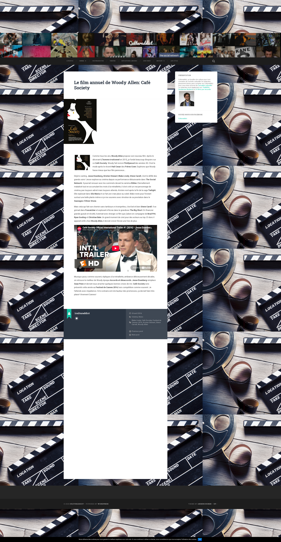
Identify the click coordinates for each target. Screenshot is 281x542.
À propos (70, 61)
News (141, 317)
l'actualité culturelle (205, 85)
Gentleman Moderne (185, 89)
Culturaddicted (98, 61)
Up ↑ (215, 504)
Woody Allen (143, 324)
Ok (200, 539)
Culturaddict (140, 43)
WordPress (103, 504)
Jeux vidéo (147, 61)
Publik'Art (206, 87)
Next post (135, 335)
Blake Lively (136, 320)
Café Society (147, 320)
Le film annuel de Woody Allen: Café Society (112, 85)
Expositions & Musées (129, 61)
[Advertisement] (140, 16)
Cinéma (81, 61)
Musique (160, 61)
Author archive (77, 318)
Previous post (137, 331)
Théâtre (113, 61)
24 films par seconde (203, 89)
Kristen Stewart (149, 322)
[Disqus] (115, 368)
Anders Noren (205, 504)
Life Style (174, 61)
